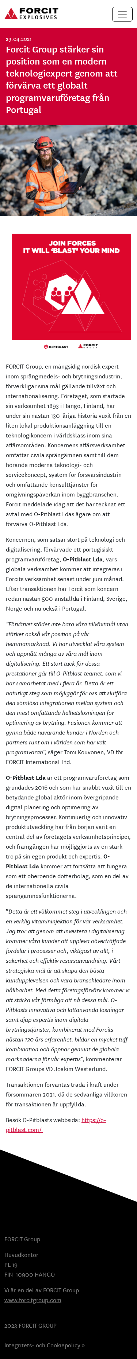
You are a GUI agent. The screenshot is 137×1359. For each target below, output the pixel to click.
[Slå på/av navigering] (122, 14)
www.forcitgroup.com (32, 1300)
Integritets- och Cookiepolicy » (44, 1345)
